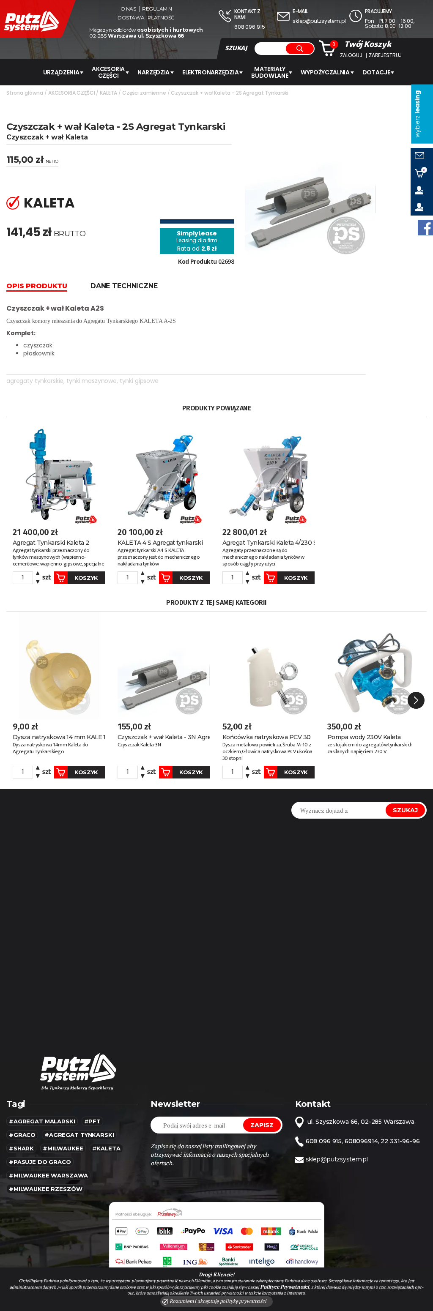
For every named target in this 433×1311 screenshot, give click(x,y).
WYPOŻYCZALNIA (325, 72)
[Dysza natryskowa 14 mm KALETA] (59, 665)
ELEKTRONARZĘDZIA (210, 72)
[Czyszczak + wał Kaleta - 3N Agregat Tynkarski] (164, 665)
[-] (38, 581)
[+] (38, 574)
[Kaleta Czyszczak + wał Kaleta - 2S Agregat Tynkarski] (310, 184)
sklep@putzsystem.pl (319, 21)
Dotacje (376, 72)
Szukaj (405, 810)
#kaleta (106, 1148)
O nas (128, 9)
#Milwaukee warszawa (48, 1175)
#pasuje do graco (40, 1161)
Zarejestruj (385, 55)
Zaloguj (351, 55)
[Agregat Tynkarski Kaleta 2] (59, 470)
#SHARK (21, 1148)
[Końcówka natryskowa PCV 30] (268, 665)
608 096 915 (249, 26)
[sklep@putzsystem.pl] (422, 156)
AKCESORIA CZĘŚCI (108, 72)
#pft (92, 1121)
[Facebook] (425, 227)
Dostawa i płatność (146, 18)
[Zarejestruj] (422, 207)
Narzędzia (153, 72)
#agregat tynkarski (79, 1134)
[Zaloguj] (422, 190)
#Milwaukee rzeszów (45, 1188)
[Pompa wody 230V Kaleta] (373, 665)
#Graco (22, 1134)
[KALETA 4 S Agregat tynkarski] (164, 470)
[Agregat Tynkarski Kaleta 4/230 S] (268, 470)
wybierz (417, 113)
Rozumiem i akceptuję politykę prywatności (217, 1301)
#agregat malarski (42, 1121)
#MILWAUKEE (63, 1148)
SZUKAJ (236, 48)
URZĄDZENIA (61, 72)
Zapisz (261, 1125)
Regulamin (157, 9)
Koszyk (86, 577)
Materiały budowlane (269, 72)
